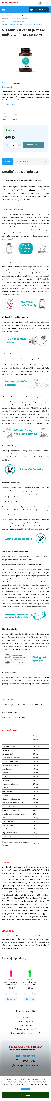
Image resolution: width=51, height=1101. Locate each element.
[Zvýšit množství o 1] (19, 145)
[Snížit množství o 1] (7, 145)
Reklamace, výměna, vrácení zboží (26, 1033)
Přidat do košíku (33, 145)
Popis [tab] (7, 161)
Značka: (7, 87)
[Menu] (4, 10)
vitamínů (32, 190)
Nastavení (25, 1089)
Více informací (42, 1084)
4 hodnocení (16, 83)
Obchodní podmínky (25, 1025)
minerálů (20, 196)
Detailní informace (9, 104)
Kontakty (25, 1017)
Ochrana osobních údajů (25, 1029)
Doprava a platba (25, 1021)
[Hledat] (46, 3)
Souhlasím (25, 1095)
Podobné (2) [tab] (22, 161)
